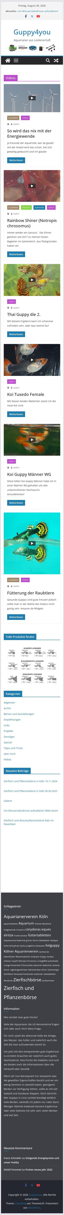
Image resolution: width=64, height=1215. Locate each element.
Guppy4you (32, 32)
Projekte (26, 207)
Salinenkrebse (34, 970)
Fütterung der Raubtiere (30, 593)
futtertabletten (39, 935)
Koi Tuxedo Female (25, 394)
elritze (8, 935)
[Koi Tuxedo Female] (32, 360)
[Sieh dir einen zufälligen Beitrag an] (56, 60)
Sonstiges (39, 207)
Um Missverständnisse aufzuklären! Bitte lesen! (31, 810)
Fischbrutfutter (20, 935)
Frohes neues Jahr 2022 (38, 1169)
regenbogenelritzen (18, 970)
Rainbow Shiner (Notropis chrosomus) (32, 223)
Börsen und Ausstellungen (19, 714)
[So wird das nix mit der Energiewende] (32, 98)
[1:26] (8, 124)
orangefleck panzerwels (47, 961)
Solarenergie (53, 970)
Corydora (20, 930)
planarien (37, 965)
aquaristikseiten (11, 924)
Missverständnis (23, 956)
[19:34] (8, 586)
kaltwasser (40, 946)
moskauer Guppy (38, 956)
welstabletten (50, 974)
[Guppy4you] (8, 60)
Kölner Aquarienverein (21, 951)
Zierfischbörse (27, 980)
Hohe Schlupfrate (11, 946)
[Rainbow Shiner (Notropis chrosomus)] (32, 186)
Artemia (38, 924)
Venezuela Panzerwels (23, 974)
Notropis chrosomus (27, 961)
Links (7, 725)
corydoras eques (38, 929)
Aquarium (26, 923)
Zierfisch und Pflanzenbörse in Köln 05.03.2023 (30, 791)
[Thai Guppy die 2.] (32, 280)
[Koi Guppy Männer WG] (32, 440)
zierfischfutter (48, 980)
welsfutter (38, 974)
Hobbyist (54, 940)
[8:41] (8, 388)
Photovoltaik (27, 965)
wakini (16, 124)
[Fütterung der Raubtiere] (32, 543)
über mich (10, 753)
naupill (15, 961)
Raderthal (47, 965)
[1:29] (8, 214)
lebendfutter (9, 956)
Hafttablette (44, 940)
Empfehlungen (12, 719)
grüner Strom (32, 940)
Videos (25, 118)
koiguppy (53, 945)
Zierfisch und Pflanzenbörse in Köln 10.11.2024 (30, 781)
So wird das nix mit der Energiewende (29, 133)
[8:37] (8, 468)
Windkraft (8, 980)
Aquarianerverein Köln (26, 916)
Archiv (7, 708)
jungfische (30, 946)
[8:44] (8, 308)
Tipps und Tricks (13, 748)
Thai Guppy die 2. (23, 314)
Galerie (8, 800)
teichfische (8, 974)
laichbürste (44, 952)
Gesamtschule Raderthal (14, 940)
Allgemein (13, 118)
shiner (44, 970)
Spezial (8, 742)
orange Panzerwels (12, 965)
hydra (22, 946)
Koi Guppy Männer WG (29, 474)
